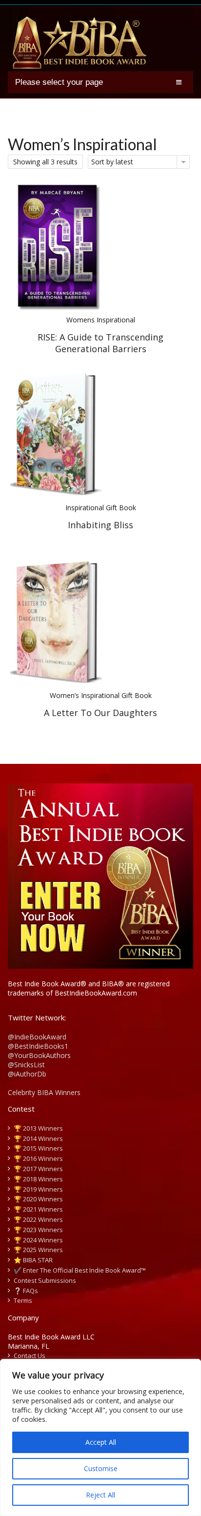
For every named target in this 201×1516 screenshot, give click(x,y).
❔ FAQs (26, 1290)
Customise (101, 1468)
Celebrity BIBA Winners (44, 1092)
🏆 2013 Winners (38, 1128)
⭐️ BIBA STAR (33, 1260)
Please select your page (59, 82)
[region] (100, 1437)
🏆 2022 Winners (38, 1219)
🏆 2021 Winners (38, 1209)
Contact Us (29, 1355)
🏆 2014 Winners (38, 1138)
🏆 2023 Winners (38, 1229)
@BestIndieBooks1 (38, 1046)
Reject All (100, 1494)
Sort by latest (112, 161)
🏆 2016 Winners (38, 1158)
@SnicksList (26, 1064)
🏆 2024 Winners (38, 1240)
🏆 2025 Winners (38, 1249)
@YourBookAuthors (39, 1055)
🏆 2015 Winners (38, 1148)
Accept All (100, 1442)
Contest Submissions (45, 1280)
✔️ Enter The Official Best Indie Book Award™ (80, 1270)
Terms (23, 1300)
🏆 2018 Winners (38, 1179)
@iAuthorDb (27, 1073)
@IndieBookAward (37, 1036)
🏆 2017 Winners (38, 1168)
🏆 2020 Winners (38, 1199)
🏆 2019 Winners (38, 1189)
